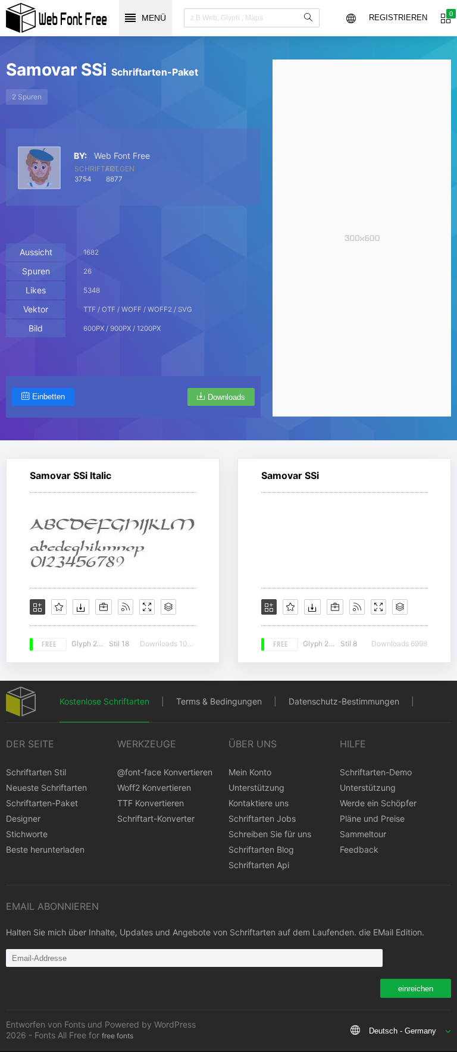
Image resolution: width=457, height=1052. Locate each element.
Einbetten (48, 396)
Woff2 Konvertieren (154, 787)
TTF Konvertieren (150, 803)
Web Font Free (122, 156)
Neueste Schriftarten (46, 787)
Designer (23, 818)
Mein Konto (249, 772)
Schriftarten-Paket (42, 803)
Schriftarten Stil (36, 772)
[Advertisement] (362, 238)
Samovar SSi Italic (70, 475)
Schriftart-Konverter (156, 818)
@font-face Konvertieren (164, 772)
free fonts (117, 1035)
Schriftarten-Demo (376, 772)
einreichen (415, 988)
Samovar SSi (290, 475)
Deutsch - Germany (402, 1030)
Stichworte (27, 834)
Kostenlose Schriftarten (104, 701)
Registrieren (398, 17)
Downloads (226, 397)
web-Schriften (56, 18)
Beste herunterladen (45, 849)
